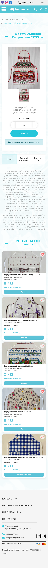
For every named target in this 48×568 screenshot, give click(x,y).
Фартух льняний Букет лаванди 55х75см (20, 320)
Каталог (15, 19)
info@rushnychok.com (15, 538)
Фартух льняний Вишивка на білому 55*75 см (22, 275)
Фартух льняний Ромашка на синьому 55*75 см (23, 457)
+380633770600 (27, 3)
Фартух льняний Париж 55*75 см (17, 412)
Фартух (24, 19)
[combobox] (43, 2)
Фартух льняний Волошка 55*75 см (18, 366)
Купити (24, 133)
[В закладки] (42, 254)
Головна (5, 19)
